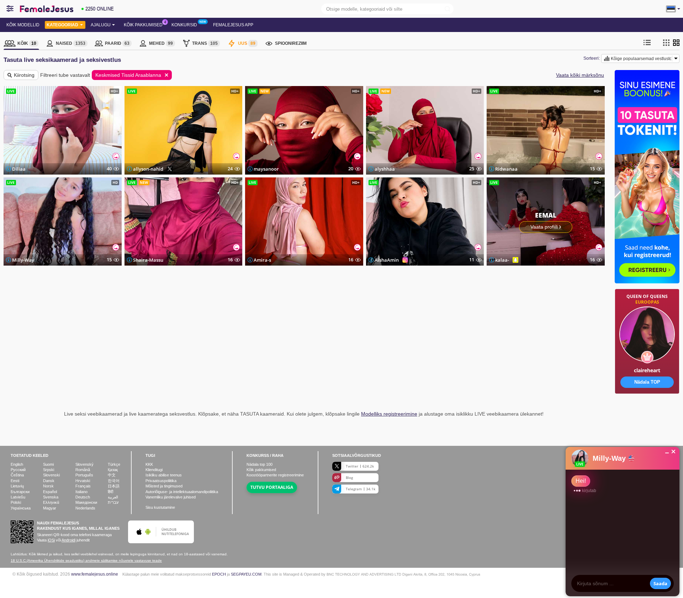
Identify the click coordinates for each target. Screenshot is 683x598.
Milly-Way (23, 260)
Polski (16, 502)
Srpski (48, 470)
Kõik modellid (22, 24)
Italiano (81, 492)
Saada (660, 583)
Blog (349, 477)
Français (83, 486)
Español (50, 492)
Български (20, 492)
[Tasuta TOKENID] (647, 416)
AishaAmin (387, 260)
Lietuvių (17, 486)
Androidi (68, 540)
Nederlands (85, 508)
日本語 (114, 486)
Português (84, 475)
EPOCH (219, 574)
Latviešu (18, 497)
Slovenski (51, 475)
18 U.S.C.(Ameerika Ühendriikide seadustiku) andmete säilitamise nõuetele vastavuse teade (86, 560)
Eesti (15, 481)
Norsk (48, 486)
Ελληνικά (51, 502)
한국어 (114, 481)
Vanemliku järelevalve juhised (170, 497)
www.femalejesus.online (94, 574)
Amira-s (262, 260)
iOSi (51, 540)
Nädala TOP (647, 382)
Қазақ (113, 470)
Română (82, 470)
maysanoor (266, 169)
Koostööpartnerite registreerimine (275, 475)
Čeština (17, 475)
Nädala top (259, 464)
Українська (21, 508)
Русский (18, 470)
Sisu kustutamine (160, 507)
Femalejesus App (233, 24)
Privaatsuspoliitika (160, 481)
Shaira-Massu (148, 260)
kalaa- (502, 260)
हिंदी (110, 492)
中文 (112, 475)
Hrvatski (82, 481)
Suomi (48, 464)
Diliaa (19, 169)
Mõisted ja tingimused (163, 486)
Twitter (360, 466)
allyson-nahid (148, 169)
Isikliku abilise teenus (163, 475)
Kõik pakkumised (143, 24)
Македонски (86, 502)
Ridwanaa (506, 169)
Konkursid (184, 24)
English (17, 464)
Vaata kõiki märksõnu (580, 75)
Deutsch (82, 497)
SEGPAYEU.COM (246, 574)
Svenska (50, 497)
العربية (113, 497)
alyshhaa (385, 169)
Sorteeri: (591, 58)
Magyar (49, 508)
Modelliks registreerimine (389, 414)
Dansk (48, 481)
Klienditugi (154, 470)
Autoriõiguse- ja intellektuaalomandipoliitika (181, 492)
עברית (113, 502)
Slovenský (84, 464)
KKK (149, 464)
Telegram (360, 488)
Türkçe (114, 464)
